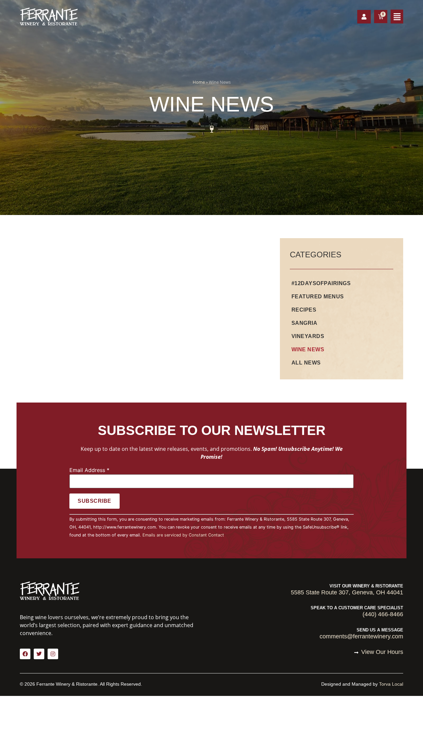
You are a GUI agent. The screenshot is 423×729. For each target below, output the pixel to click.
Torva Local (391, 684)
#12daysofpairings (321, 283)
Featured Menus (317, 296)
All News (306, 362)
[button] (397, 16)
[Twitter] (39, 654)
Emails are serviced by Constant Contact (183, 535)
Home (199, 82)
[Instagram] (53, 654)
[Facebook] (25, 654)
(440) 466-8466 (383, 614)
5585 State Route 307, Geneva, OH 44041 (347, 592)
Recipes (304, 310)
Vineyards (308, 336)
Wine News (308, 349)
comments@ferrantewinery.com (361, 636)
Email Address (89, 470)
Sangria (304, 323)
